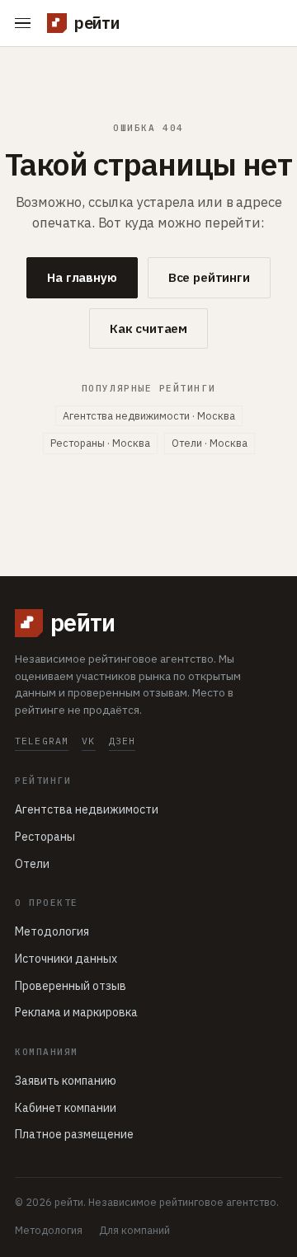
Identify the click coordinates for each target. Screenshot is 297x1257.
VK (88, 740)
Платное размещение (74, 1134)
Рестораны (45, 836)
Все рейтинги (209, 277)
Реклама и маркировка (76, 1012)
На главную (82, 277)
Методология (52, 931)
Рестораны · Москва (100, 442)
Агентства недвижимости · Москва (149, 415)
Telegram (41, 740)
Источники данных (66, 958)
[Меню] (26, 23)
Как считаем (148, 328)
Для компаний (134, 1229)
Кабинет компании (65, 1107)
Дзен (122, 740)
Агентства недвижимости (86, 809)
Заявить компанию (65, 1080)
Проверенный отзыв (70, 985)
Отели (32, 863)
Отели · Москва (210, 442)
